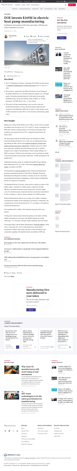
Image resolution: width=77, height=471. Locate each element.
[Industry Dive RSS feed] (17, 431)
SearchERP (43, 1)
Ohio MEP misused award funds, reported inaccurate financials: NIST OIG (67, 73)
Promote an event (65, 231)
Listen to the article (13, 76)
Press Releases (35, 4)
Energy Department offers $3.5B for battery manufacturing (23, 266)
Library (23, 4)
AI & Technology (48, 8)
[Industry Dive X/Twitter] (13, 431)
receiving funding (20, 171)
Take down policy (24, 465)
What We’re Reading (26, 444)
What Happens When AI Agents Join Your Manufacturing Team (66, 117)
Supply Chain (35, 8)
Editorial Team (25, 431)
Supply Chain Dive (35, 1)
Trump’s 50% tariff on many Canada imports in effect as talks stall (65, 400)
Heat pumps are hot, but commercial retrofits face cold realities (25, 243)
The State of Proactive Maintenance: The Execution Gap (65, 129)
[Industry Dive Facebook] (9, 431)
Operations (15, 8)
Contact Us (24, 433)
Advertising (40, 428)
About (23, 428)
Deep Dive (18, 4)
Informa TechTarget (30, 458)
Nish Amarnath (12, 35)
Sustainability (61, 8)
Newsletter (24, 436)
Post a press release (65, 204)
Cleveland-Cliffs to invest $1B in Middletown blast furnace (68, 98)
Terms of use (15, 465)
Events (28, 4)
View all (57, 152)
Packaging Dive (27, 1)
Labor (41, 8)
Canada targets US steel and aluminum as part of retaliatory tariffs (67, 58)
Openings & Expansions (25, 8)
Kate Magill (8, 267)
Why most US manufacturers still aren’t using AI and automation (30, 370)
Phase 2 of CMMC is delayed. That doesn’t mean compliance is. (68, 86)
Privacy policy (7, 465)
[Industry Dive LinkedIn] (5, 431)
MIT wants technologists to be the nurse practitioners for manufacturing (31, 397)
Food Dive (20, 1)
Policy (55, 8)
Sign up (73, 4)
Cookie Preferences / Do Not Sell (39, 465)
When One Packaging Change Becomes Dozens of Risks (66, 143)
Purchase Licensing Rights (28, 439)
